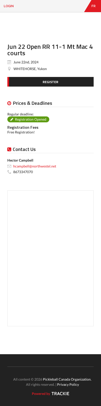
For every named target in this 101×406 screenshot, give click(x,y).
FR (93, 6)
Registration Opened (30, 119)
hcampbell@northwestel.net (34, 166)
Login (9, 6)
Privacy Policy (68, 384)
